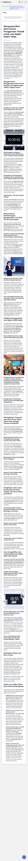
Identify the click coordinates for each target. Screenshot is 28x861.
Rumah (3, 6)
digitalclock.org (13, 406)
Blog (7, 6)
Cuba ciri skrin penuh (12, 678)
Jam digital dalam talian (12, 715)
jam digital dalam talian (9, 66)
